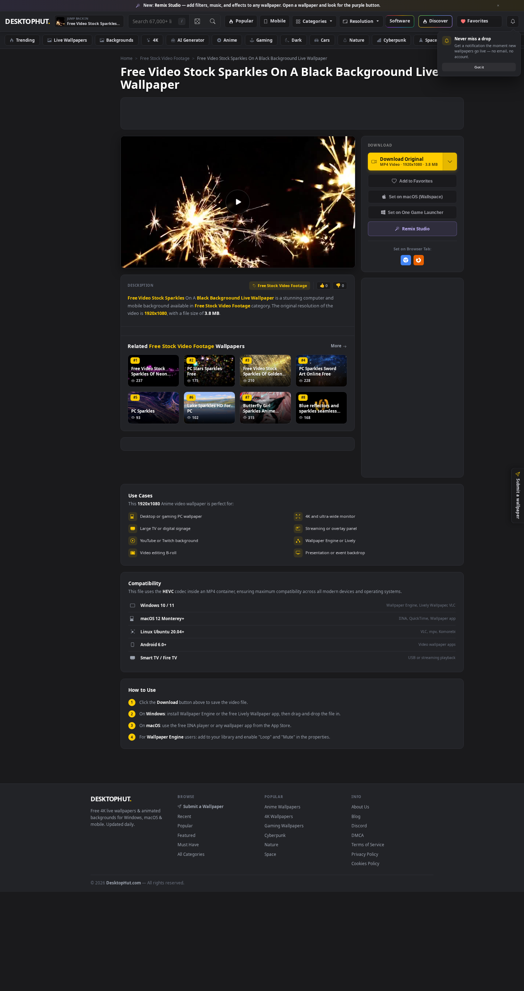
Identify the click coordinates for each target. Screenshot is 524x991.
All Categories (191, 854)
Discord (359, 825)
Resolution (361, 22)
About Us (360, 806)
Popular (244, 21)
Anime (230, 40)
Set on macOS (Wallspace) (416, 196)
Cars (325, 40)
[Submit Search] (212, 21)
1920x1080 (155, 313)
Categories (315, 22)
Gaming (264, 40)
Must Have (188, 844)
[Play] (129, 261)
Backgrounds (119, 40)
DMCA (357, 835)
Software (400, 21)
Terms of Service (367, 844)
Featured (186, 835)
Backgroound (225, 298)
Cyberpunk (395, 40)
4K (155, 40)
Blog (355, 816)
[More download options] (450, 161)
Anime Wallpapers (282, 806)
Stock (158, 298)
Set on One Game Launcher (415, 212)
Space (431, 40)
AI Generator (191, 40)
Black (203, 298)
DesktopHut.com (123, 882)
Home (126, 58)
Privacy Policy (364, 854)
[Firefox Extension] (418, 260)
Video (144, 298)
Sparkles (174, 298)
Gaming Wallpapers (284, 825)
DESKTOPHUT (111, 799)
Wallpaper (262, 298)
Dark (297, 40)
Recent (184, 816)
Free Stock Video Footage (165, 58)
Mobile (278, 21)
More (336, 345)
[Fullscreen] (345, 261)
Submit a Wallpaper (203, 806)
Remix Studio (416, 228)
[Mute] (306, 261)
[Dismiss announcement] (498, 6)
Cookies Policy (365, 863)
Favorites (481, 21)
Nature (356, 40)
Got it (479, 67)
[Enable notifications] (513, 21)
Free (132, 298)
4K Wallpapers (278, 816)
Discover (438, 21)
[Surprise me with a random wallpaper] (197, 21)
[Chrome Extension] (406, 260)
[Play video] (238, 202)
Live (245, 298)
